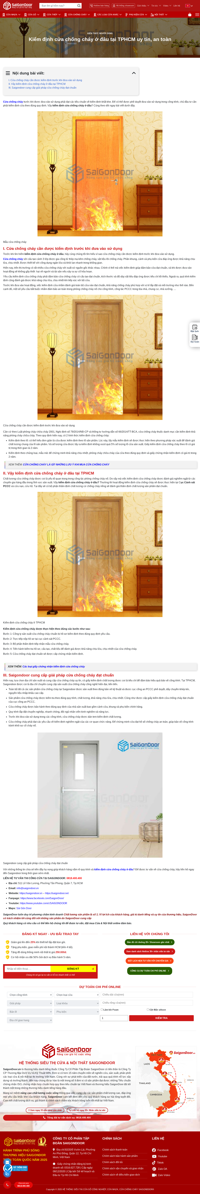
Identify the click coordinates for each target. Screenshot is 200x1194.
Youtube (162, 1156)
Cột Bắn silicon (157, 1009)
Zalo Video (164, 1175)
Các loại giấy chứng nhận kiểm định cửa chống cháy (53, 666)
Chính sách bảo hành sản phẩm (120, 1156)
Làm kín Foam (110, 1009)
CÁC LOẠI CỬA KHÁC (107, 14)
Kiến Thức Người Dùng (100, 33)
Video (165, 6)
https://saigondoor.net (57, 893)
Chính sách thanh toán (114, 1149)
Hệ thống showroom (125, 5)
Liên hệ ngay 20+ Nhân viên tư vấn (88, 1110)
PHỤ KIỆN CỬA (136, 14)
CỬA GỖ (32, 14)
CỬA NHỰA (11, 14)
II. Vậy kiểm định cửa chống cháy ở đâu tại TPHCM (37, 84)
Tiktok (160, 1162)
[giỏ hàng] (189, 15)
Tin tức (154, 6)
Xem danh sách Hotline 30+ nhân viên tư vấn (148, 951)
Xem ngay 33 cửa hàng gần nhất (46, 1110)
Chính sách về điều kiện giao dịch (121, 1174)
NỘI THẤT (159, 14)
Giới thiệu (141, 6)
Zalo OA (162, 1169)
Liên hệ (176, 6)
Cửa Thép (52, 14)
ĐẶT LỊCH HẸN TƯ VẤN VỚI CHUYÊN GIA (148, 961)
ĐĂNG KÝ (73, 968)
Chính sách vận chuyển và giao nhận (122, 1168)
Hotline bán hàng (101, 5)
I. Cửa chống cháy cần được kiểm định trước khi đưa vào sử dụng (45, 80)
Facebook (163, 1150)
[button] (7, 1162)
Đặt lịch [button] (195, 331)
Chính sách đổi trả (112, 1162)
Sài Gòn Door (24, 908)
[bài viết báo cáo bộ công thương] (25, 1168)
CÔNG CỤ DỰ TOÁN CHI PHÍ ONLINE (148, 971)
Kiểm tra (161, 1018)
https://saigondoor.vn (31, 893)
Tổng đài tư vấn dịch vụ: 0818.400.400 (69, 1117)
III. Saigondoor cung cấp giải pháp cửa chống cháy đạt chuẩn (42, 87)
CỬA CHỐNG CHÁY (77, 14)
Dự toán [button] (195, 341)
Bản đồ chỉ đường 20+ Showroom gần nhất (148, 942)
